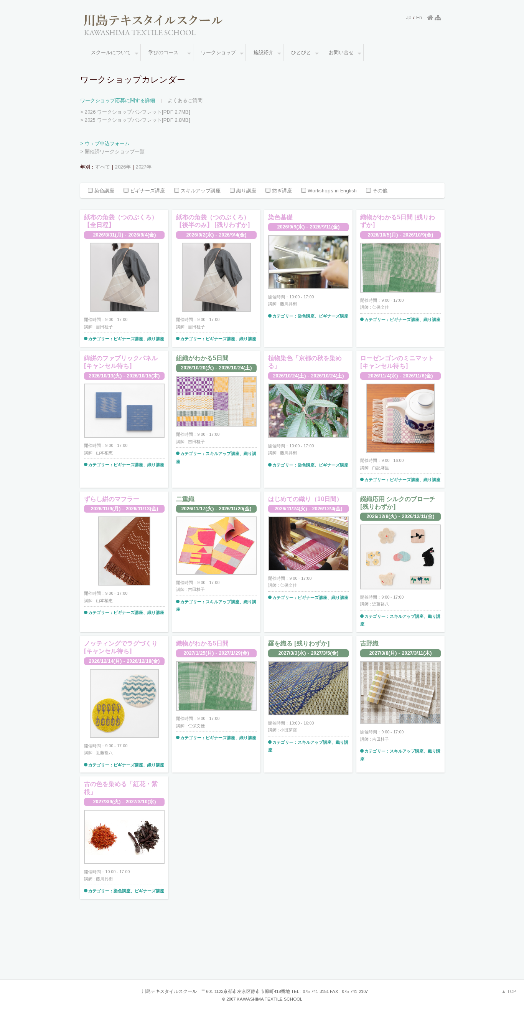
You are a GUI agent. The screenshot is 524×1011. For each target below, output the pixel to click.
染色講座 (103, 191)
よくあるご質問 (185, 100)
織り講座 (245, 191)
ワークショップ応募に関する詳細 (117, 100)
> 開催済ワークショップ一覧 (112, 151)
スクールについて (111, 52)
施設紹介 (264, 52)
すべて (102, 167)
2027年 (144, 167)
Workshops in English (331, 191)
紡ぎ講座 (281, 191)
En (419, 17)
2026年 (123, 167)
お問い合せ (341, 52)
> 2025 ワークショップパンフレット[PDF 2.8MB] (135, 120)
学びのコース (165, 52)
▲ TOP (508, 991)
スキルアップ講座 (200, 191)
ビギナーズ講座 (147, 191)
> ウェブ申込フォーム (105, 143)
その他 (379, 191)
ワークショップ (218, 52)
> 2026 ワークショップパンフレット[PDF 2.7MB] (135, 112)
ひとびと (301, 52)
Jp (409, 17)
